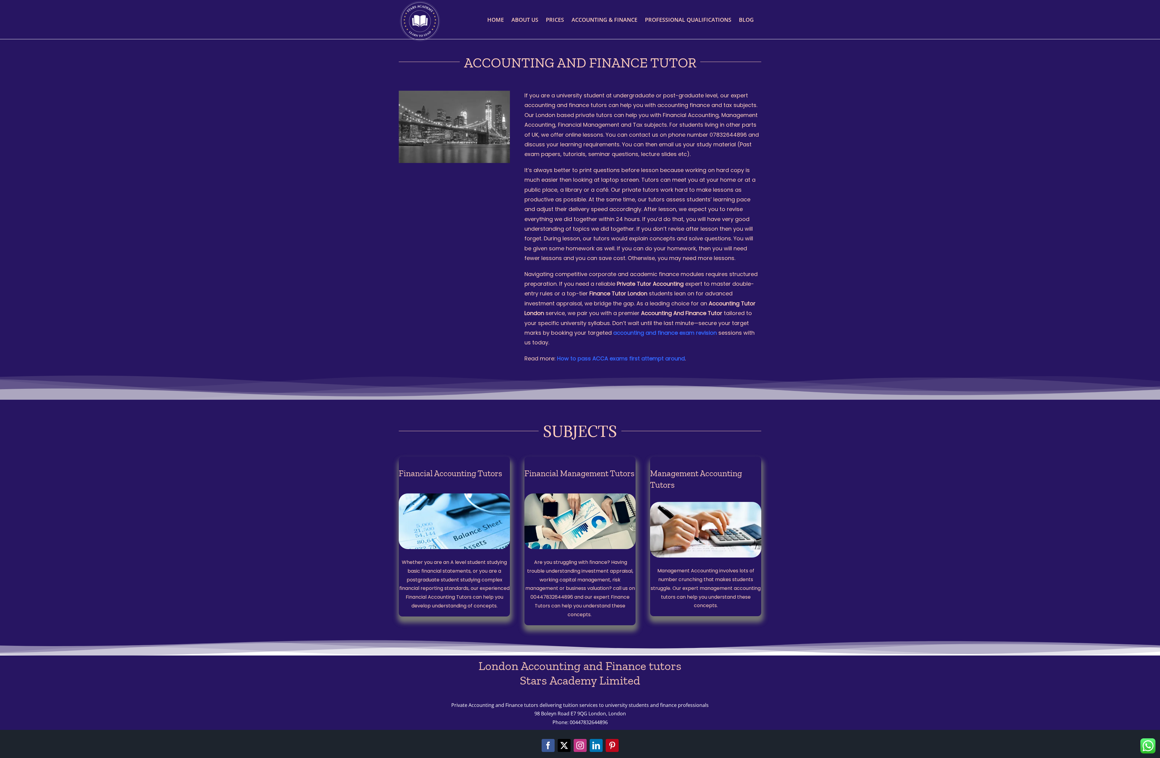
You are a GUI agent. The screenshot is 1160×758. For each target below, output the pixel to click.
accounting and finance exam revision (665, 333)
